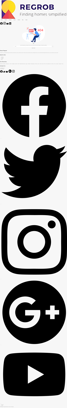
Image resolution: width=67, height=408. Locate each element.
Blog (1, 59)
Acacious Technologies (11, 406)
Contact (2, 405)
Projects (2, 58)
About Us (2, 404)
